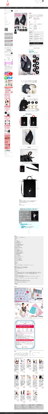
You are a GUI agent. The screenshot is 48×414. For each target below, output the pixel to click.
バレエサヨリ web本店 (16, 10)
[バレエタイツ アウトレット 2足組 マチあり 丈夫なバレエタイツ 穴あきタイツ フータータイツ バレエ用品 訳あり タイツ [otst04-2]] (29, 392)
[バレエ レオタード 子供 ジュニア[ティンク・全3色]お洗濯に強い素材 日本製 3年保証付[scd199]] (29, 361)
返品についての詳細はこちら (32, 49)
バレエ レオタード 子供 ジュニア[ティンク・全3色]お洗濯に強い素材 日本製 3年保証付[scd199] (29, 365)
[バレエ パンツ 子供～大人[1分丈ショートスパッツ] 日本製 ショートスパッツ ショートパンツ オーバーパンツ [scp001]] (16, 392)
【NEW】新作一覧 (6, 21)
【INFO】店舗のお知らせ (7, 24)
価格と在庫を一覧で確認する (31, 30)
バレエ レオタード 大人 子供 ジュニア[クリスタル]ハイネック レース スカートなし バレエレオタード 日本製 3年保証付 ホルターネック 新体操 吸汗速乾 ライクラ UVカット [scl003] (41, 366)
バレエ (5, 15)
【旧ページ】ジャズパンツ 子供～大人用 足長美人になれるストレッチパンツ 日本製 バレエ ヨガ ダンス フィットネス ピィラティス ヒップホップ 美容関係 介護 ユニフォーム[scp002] (22, 397)
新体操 (5, 18)
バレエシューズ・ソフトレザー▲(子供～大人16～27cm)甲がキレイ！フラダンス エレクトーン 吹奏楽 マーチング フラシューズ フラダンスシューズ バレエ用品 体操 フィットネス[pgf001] (35, 397)
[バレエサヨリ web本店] (7, 6)
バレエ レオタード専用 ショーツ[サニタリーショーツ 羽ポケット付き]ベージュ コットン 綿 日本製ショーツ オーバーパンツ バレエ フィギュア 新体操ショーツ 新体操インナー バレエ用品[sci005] (29, 382)
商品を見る (18, 373)
